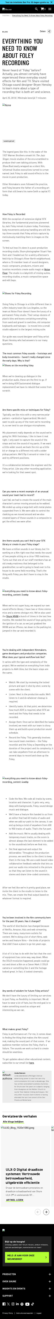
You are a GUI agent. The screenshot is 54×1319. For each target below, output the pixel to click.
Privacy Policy (7, 1313)
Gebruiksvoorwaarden (24, 1313)
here (31, 1062)
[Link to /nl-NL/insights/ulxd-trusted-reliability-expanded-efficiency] (25, 1166)
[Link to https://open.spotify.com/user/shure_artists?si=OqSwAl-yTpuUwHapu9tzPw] (22, 1304)
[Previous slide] (38, 1212)
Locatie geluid (9, 141)
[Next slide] (46, 1212)
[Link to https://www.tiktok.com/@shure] (32, 1303)
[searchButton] (36, 9)
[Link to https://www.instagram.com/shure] (12, 1303)
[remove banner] (51, 2)
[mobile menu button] (50, 9)
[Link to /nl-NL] (8, 9)
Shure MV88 (12, 616)
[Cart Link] (42, 9)
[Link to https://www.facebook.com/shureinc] (3, 1303)
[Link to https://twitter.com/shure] (8, 1303)
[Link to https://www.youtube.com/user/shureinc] (27, 1304)
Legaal (39, 1313)
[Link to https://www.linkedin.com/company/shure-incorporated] (17, 1303)
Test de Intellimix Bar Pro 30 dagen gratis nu (27, 2)
